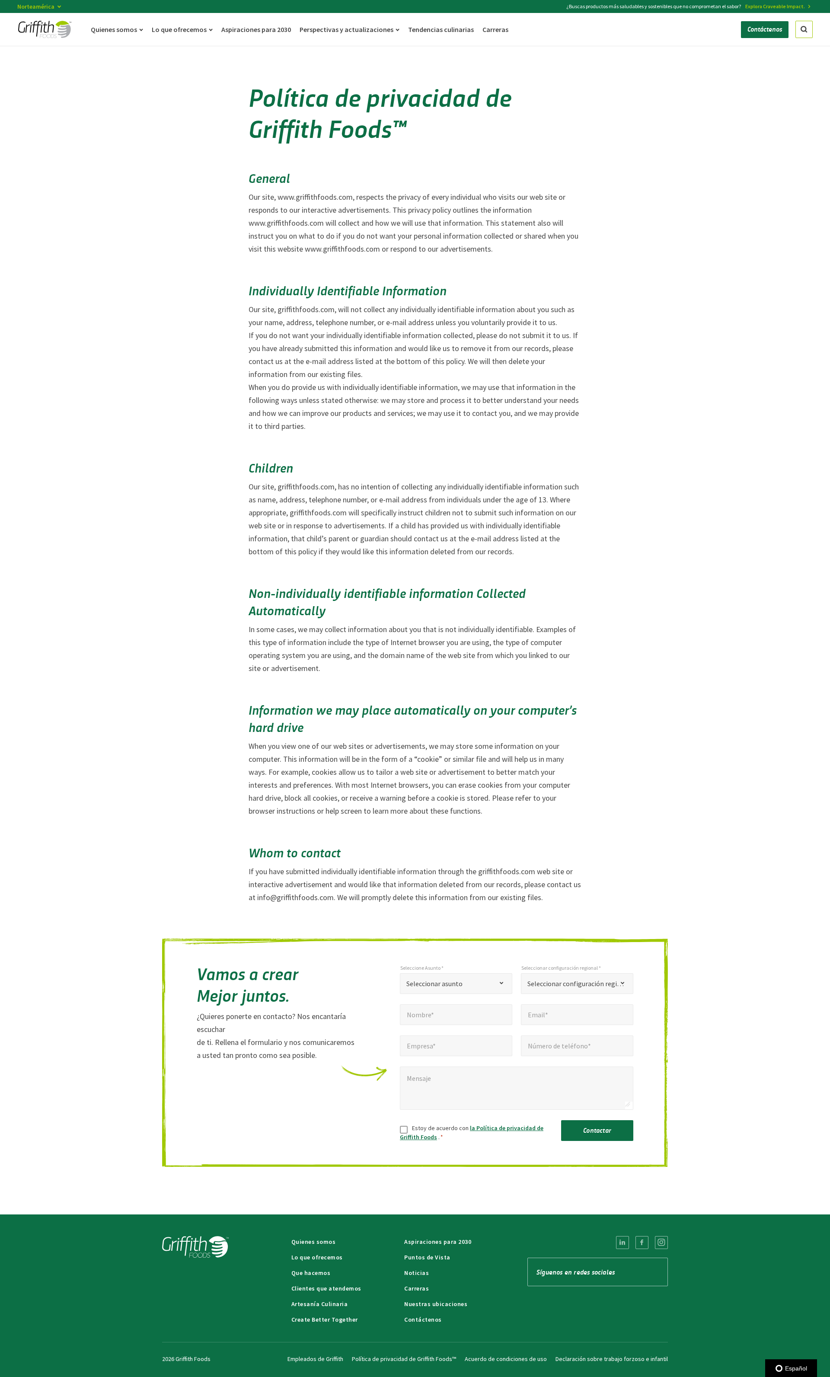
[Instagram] (661, 1242)
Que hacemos (311, 1273)
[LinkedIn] (622, 1242)
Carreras (416, 1288)
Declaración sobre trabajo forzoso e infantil (611, 1359)
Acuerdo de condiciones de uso (506, 1359)
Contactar (597, 1129)
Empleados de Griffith (315, 1359)
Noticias (416, 1273)
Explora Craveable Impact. (775, 6)
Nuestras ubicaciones (435, 1304)
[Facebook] (641, 1242)
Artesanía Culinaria (319, 1304)
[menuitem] (622, 1242)
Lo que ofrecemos (317, 1257)
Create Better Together (324, 1319)
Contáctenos (423, 1319)
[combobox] (456, 983)
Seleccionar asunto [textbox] (434, 983)
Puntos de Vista (427, 1257)
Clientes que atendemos (326, 1288)
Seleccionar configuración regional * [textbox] (577, 983)
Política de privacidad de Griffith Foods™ (404, 1359)
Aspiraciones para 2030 (437, 1242)
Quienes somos (313, 1242)
